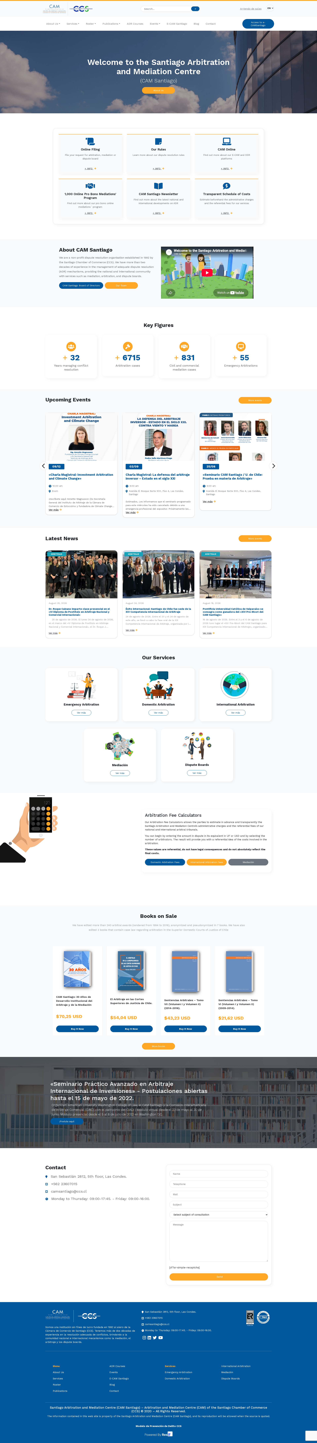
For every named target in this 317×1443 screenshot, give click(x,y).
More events (255, 400)
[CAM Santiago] (59, 1316)
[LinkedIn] (149, 1338)
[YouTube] (161, 1338)
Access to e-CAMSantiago (258, 24)
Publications (110, 23)
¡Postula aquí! (66, 1121)
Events (154, 23)
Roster (90, 23)
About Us (52, 23)
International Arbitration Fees (207, 862)
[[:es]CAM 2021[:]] (55, 9)
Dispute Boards (230, 1378)
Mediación (248, 862)
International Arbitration (235, 1366)
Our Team (121, 285)
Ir (195, 8)
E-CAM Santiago (177, 23)
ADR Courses (135, 23)
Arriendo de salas (251, 8)
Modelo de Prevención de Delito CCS (158, 1426)
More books (158, 1046)
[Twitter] (155, 1338)
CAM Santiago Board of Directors (81, 285)
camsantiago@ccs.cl (69, 1191)
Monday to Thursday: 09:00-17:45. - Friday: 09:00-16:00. (100, 1199)
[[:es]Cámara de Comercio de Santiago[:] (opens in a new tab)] (81, 8)
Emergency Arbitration (178, 1372)
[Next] (273, 466)
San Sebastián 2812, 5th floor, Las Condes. (89, 1176)
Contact (211, 23)
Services (72, 23)
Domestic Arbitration (177, 1378)
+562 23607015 (64, 1184)
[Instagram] (144, 1338)
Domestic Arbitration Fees (165, 862)
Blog (196, 23)
